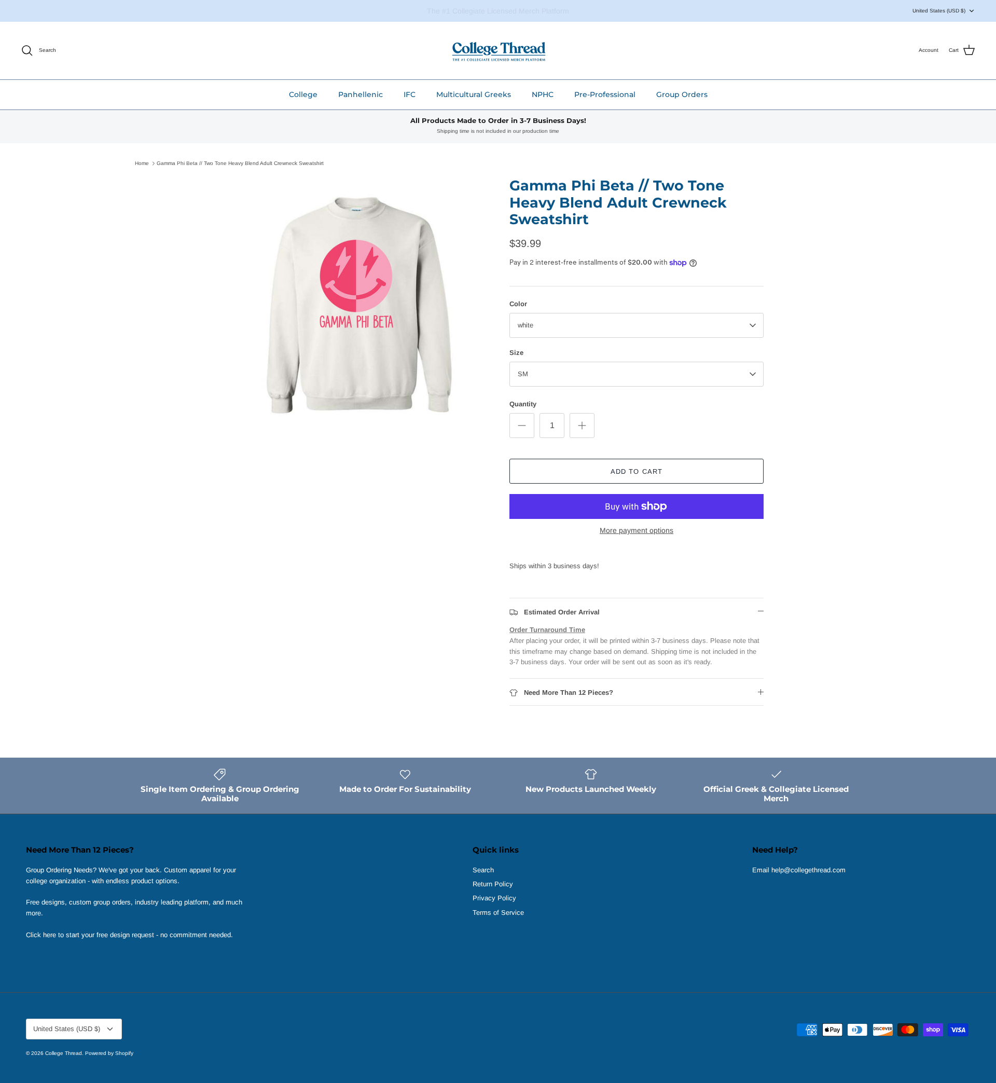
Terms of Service (498, 912)
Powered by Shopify (109, 1053)
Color (518, 304)
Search (483, 870)
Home (142, 163)
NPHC (543, 94)
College (303, 94)
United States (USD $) (938, 10)
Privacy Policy (494, 898)
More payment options (636, 530)
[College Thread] (498, 50)
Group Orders (682, 94)
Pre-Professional (604, 94)
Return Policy (493, 884)
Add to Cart (636, 471)
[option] (359, 304)
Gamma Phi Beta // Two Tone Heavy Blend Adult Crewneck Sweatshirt (240, 163)
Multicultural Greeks (473, 94)
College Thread (63, 1053)
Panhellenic (360, 94)
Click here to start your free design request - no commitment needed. (129, 935)
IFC (410, 94)
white (525, 325)
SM (523, 374)
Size (516, 353)
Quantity (522, 404)
